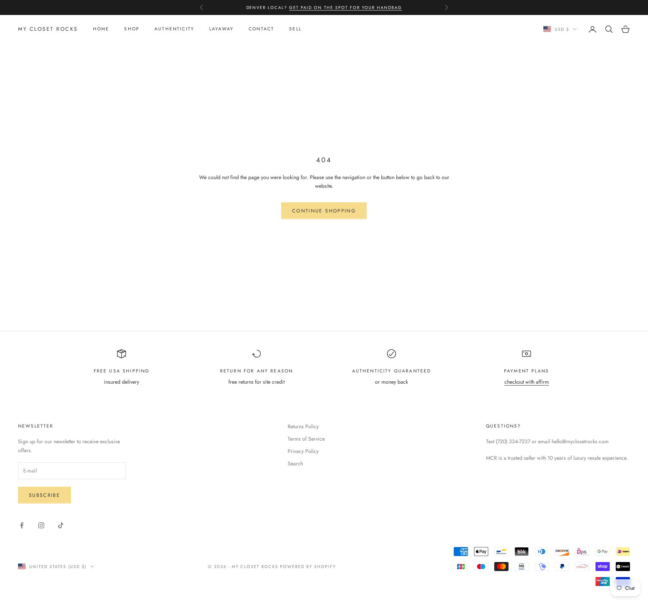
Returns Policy (303, 426)
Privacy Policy (303, 451)
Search (295, 463)
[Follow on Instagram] (41, 525)
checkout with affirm (526, 382)
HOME (101, 29)
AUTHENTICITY (174, 29)
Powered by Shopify (308, 567)
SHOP (132, 29)
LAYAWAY (221, 29)
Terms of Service (306, 439)
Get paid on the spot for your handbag (345, 7)
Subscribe (44, 495)
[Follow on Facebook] (22, 525)
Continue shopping (324, 210)
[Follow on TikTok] (60, 525)
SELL (295, 29)
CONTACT (261, 29)
